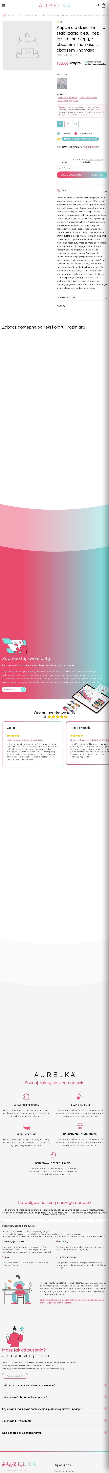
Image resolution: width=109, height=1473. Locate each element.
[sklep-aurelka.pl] (54, 5)
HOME (11, 15)
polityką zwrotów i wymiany (93, 160)
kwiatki (62, 83)
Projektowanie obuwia (64, 1471)
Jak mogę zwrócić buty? (17, 1421)
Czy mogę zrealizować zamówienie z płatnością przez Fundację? (42, 1409)
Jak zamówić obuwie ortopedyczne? (24, 1397)
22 (75, 124)
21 (67, 124)
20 (59, 124)
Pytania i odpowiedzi (15, 1376)
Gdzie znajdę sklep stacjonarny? (22, 1432)
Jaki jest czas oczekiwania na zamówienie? (28, 1385)
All (20, 15)
